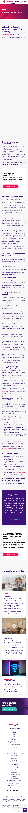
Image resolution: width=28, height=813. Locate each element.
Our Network (14, 739)
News (14, 736)
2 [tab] (14, 519)
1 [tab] (11, 519)
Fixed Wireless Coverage (14, 744)
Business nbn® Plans (14, 781)
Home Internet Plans (14, 766)
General (6, 593)
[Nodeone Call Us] (22, 2)
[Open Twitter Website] (14, 791)
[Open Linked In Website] (7, 791)
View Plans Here (10, 186)
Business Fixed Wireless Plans (14, 780)
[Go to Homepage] (11, 2)
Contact (14, 746)
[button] (22, 2)
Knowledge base (9, 709)
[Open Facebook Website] (10, 791)
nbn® (16, 446)
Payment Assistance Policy (14, 752)
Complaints (14, 760)
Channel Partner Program (14, 785)
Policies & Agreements (14, 756)
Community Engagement (14, 741)
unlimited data (21, 441)
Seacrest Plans (14, 772)
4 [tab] (19, 519)
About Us (14, 734)
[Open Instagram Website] (20, 791)
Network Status (14, 742)
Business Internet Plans (14, 778)
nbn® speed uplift (14, 767)
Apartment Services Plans (14, 774)
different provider (21, 472)
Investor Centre (14, 761)
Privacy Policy (14, 758)
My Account (14, 747)
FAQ (14, 737)
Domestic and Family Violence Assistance (14, 753)
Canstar (11, 416)
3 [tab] (16, 519)
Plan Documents (14, 755)
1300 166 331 (14, 729)
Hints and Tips (6, 24)
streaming (4, 391)
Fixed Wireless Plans (14, 771)
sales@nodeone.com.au (14, 787)
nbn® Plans (14, 769)
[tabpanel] (14, 506)
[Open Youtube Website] (17, 791)
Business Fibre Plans (14, 783)
